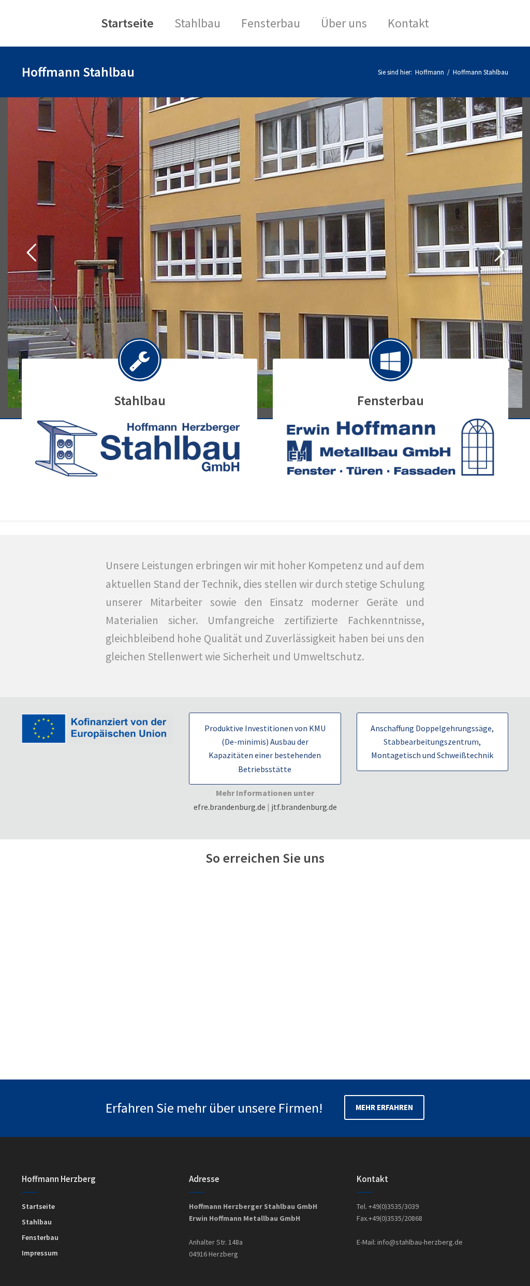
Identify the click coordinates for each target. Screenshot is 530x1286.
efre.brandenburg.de (230, 807)
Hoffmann (429, 71)
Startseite (38, 1206)
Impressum (40, 1253)
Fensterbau (40, 1237)
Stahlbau (37, 1221)
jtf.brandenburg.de (304, 807)
